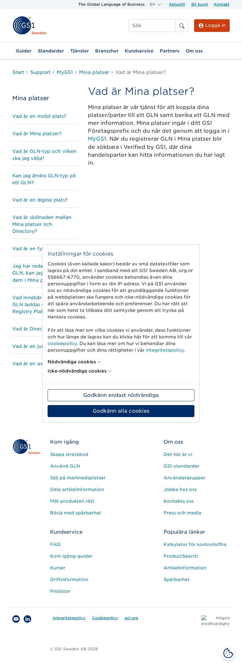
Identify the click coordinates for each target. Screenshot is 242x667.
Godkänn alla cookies (121, 411)
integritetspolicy (165, 350)
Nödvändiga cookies (72, 361)
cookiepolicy (62, 343)
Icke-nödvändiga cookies (77, 370)
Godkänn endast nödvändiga (121, 395)
